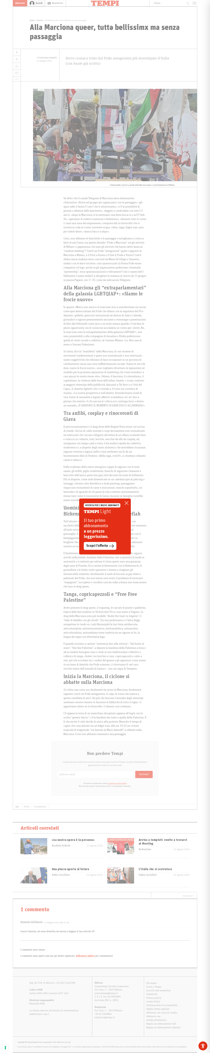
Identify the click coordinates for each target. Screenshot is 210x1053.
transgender (40, 806)
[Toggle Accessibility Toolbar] (203, 1046)
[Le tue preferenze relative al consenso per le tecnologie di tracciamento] (5, 1048)
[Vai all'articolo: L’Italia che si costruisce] (120, 877)
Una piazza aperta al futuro (70, 869)
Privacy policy (153, 998)
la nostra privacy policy (117, 783)
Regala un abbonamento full (161, 1024)
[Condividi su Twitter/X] (17, 59)
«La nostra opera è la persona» (73, 840)
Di (47, 58)
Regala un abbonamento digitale (163, 1027)
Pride (26, 806)
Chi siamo (151, 983)
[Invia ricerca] (187, 3)
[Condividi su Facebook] (17, 52)
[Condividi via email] (17, 73)
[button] (17, 79)
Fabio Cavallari (61, 875)
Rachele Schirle (61, 845)
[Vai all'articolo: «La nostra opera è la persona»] (33, 848)
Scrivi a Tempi (153, 987)
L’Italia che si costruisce (155, 869)
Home (32, 20)
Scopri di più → (188, 896)
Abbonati (20, 3)
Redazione (145, 849)
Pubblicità (151, 994)
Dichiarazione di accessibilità (161, 1005)
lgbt (17, 806)
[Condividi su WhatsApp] (17, 66)
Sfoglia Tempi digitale (157, 1009)
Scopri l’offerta (97, 546)
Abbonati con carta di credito (161, 1012)
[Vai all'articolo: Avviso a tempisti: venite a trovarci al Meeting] (120, 848)
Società (40, 20)
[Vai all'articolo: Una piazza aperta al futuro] (33, 877)
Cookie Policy (153, 1001)
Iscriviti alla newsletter (158, 990)
